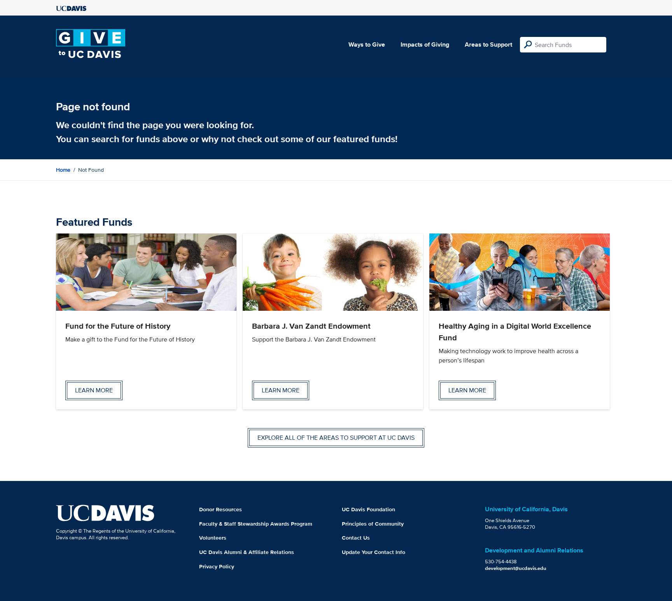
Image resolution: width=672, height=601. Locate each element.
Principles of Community (373, 524)
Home (63, 170)
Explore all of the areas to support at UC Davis (336, 437)
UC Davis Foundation (368, 509)
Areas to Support (488, 44)
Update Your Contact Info (373, 552)
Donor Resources (220, 509)
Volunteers (212, 538)
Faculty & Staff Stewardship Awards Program (255, 524)
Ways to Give (366, 44)
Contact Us (356, 538)
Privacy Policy (216, 566)
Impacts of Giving (425, 44)
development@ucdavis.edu (515, 568)
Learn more (94, 390)
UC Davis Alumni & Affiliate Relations (246, 552)
